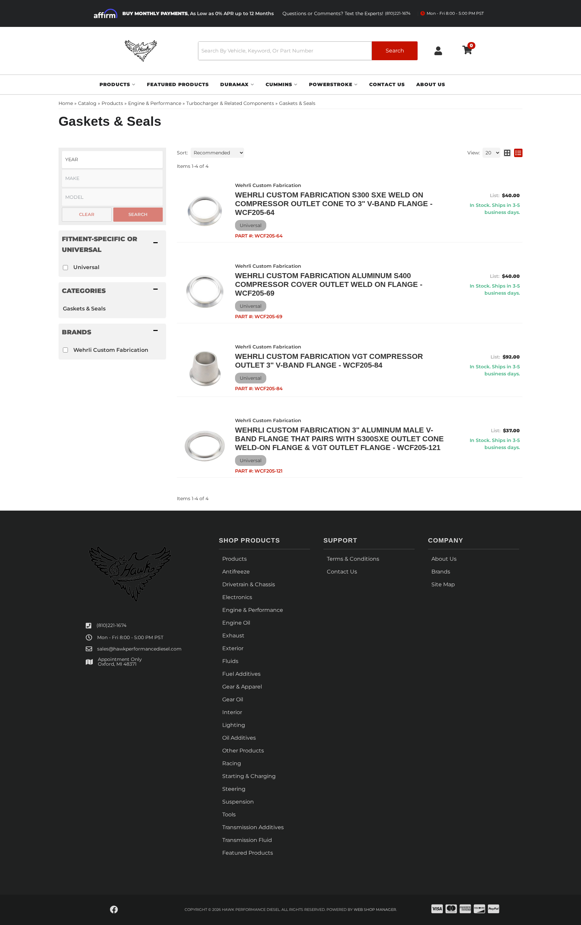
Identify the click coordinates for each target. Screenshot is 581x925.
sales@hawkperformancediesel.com (139, 648)
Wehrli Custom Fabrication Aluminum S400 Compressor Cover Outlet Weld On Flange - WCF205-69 (328, 284)
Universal (86, 267)
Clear (86, 214)
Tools (229, 814)
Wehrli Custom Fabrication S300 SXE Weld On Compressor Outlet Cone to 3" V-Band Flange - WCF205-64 (333, 204)
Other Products (243, 750)
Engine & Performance (252, 610)
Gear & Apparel (242, 686)
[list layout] (518, 153)
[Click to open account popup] (438, 50)
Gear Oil (232, 699)
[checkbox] (65, 267)
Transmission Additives (253, 827)
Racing (231, 763)
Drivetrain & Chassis (248, 584)
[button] (308, 50)
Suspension (238, 802)
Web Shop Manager (375, 909)
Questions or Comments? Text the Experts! (346, 13)
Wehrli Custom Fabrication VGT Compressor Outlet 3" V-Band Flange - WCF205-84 (329, 360)
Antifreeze (236, 571)
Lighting (233, 725)
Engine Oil (236, 623)
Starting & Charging (249, 776)
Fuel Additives (241, 674)
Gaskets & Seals (84, 308)
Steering (233, 789)
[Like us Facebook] (114, 909)
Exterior (232, 648)
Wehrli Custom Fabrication (110, 350)
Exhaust (233, 635)
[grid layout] (507, 153)
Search (138, 214)
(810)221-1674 (111, 625)
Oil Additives (239, 738)
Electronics (237, 597)
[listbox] (112, 159)
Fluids (230, 661)
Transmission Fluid (247, 840)
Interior (232, 712)
